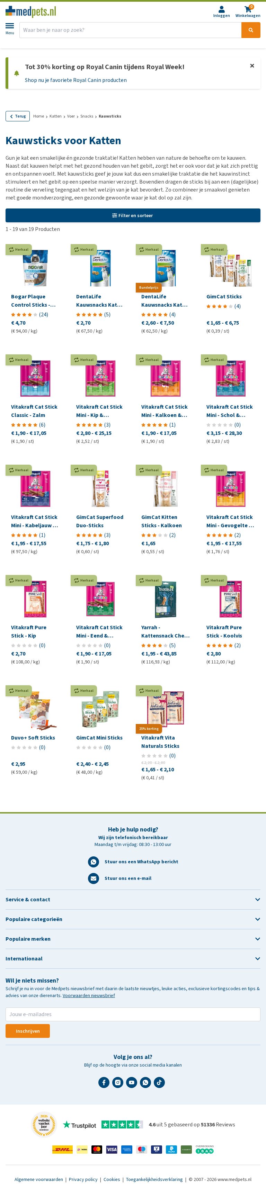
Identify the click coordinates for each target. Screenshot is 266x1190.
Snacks (86, 116)
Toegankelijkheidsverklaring (155, 1179)
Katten (56, 116)
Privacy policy (84, 1179)
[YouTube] (133, 1085)
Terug (20, 116)
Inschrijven (28, 1031)
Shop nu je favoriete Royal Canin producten (76, 80)
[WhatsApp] (147, 1085)
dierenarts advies (135, 44)
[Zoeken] (250, 30)
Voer (71, 116)
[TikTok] (161, 1085)
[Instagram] (119, 1085)
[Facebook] (105, 1085)
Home (38, 116)
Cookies (112, 1179)
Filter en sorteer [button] (135, 215)
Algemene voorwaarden (39, 1179)
